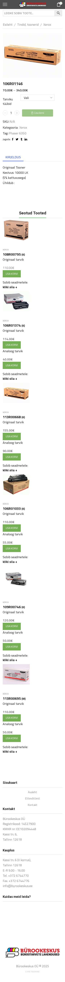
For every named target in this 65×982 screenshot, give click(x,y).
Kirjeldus (13, 157)
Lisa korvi (39, 113)
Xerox (47, 24)
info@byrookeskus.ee (17, 885)
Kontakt (32, 805)
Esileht (7, 24)
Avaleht (32, 792)
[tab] (13, 157)
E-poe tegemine (32, 971)
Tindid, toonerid (28, 24)
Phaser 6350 (17, 133)
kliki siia (10, 287)
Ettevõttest (32, 798)
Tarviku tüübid (8, 101)
